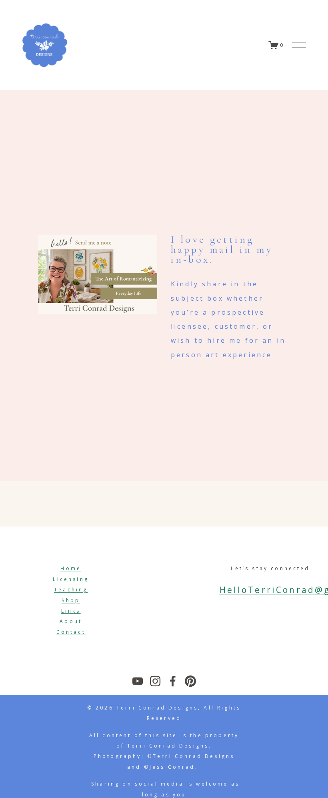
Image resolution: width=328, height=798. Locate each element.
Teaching (71, 589)
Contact (71, 632)
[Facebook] (172, 681)
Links (71, 610)
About (71, 621)
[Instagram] (155, 681)
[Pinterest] (190, 681)
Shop (71, 600)
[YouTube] (137, 681)
